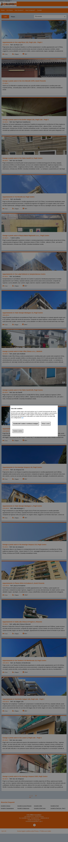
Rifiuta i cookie (46, 423)
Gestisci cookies (17, 431)
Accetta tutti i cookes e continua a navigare (25, 423)
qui (22, 417)
